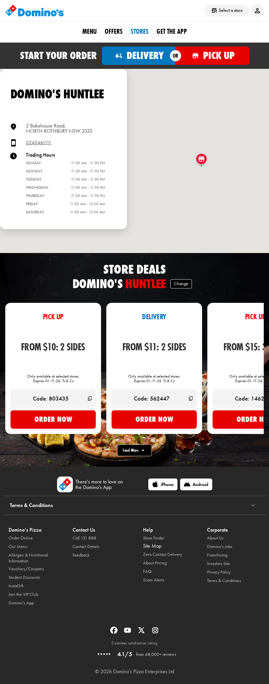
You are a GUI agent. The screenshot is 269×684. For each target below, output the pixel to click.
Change (181, 283)
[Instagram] (155, 632)
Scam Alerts (153, 580)
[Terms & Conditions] (253, 505)
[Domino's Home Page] (34, 10)
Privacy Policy (219, 572)
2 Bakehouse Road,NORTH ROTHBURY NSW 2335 (59, 128)
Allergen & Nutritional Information (28, 558)
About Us (215, 538)
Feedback (81, 555)
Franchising (217, 555)
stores (140, 31)
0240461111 (39, 143)
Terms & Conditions (224, 580)
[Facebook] (114, 632)
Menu (89, 31)
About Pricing (155, 563)
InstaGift (16, 586)
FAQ (147, 571)
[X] (142, 632)
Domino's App (21, 603)
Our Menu (18, 546)
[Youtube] (128, 632)
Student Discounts (24, 577)
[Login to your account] (257, 10)
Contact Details (85, 546)
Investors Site (218, 563)
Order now (53, 419)
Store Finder (153, 538)
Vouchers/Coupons (26, 569)
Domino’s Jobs (219, 546)
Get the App (171, 31)
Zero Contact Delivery (162, 554)
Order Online (21, 538)
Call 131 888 (84, 538)
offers (114, 31)
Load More (130, 450)
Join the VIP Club (23, 594)
